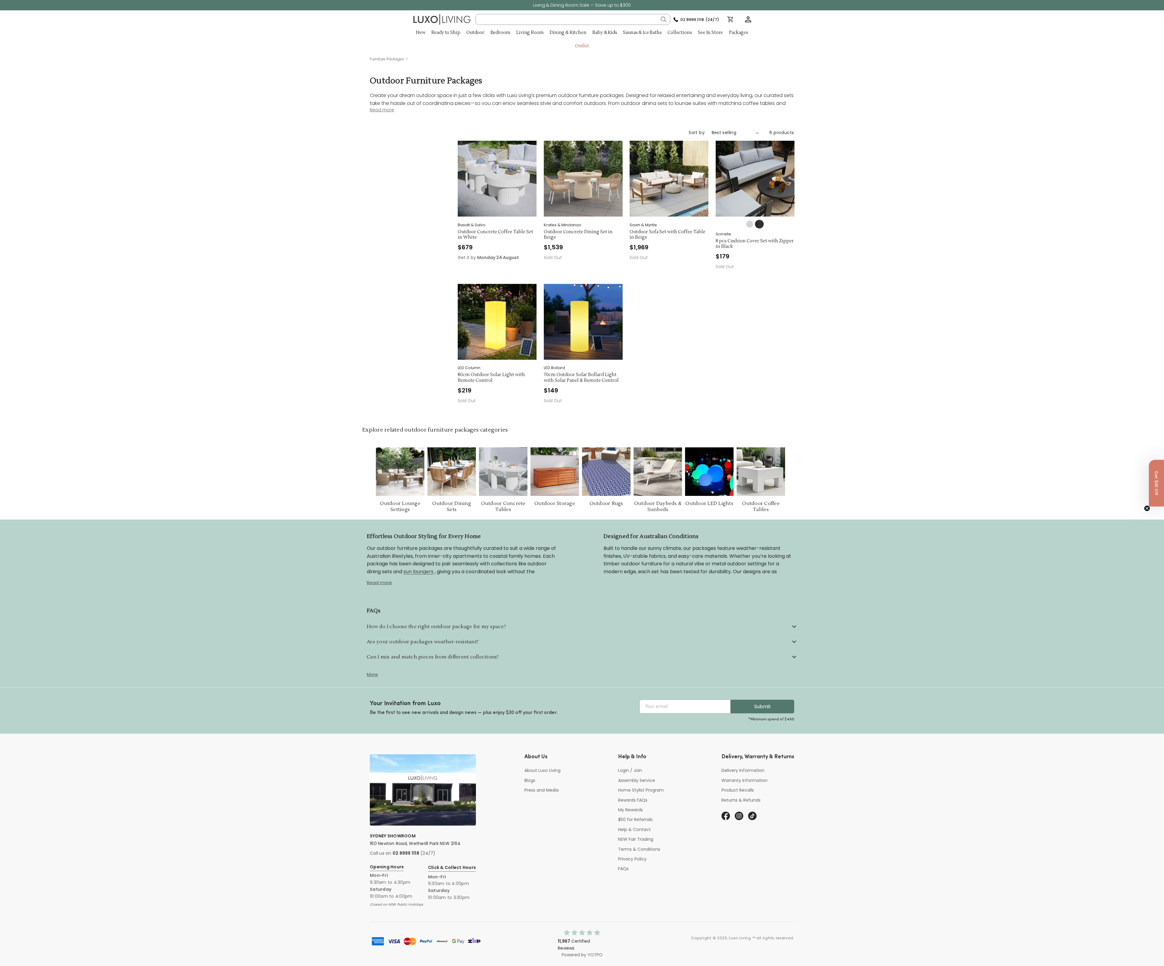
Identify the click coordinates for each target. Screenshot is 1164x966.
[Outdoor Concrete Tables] (503, 471)
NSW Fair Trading (635, 839)
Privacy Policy (632, 859)
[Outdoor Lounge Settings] (400, 471)
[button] (748, 19)
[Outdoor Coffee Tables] (761, 471)
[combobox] (573, 19)
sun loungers (418, 571)
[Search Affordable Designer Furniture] (663, 19)
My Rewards (630, 810)
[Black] (759, 224)
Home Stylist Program (641, 790)
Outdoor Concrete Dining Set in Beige (578, 235)
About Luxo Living (542, 770)
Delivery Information (742, 770)
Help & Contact (634, 829)
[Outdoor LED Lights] (709, 471)
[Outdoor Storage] (554, 471)
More (372, 674)
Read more (379, 582)
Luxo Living (740, 938)
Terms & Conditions (639, 849)
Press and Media (541, 790)
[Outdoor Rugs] (606, 471)
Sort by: (697, 133)
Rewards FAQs (632, 800)
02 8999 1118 (406, 853)
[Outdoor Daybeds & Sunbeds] (658, 471)
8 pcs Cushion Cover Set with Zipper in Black (755, 244)
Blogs (529, 780)
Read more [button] (382, 110)
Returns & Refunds (741, 800)
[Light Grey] (750, 224)
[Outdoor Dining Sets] (451, 471)
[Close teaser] (1147, 508)
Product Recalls (737, 790)
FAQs (623, 869)
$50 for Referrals (635, 819)
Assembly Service (636, 780)
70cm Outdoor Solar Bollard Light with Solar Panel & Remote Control (581, 377)
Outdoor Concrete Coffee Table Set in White (495, 235)
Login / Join (630, 770)
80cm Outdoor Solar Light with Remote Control (491, 377)
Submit (762, 706)
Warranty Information (744, 780)
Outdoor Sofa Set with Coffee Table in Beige (667, 235)
